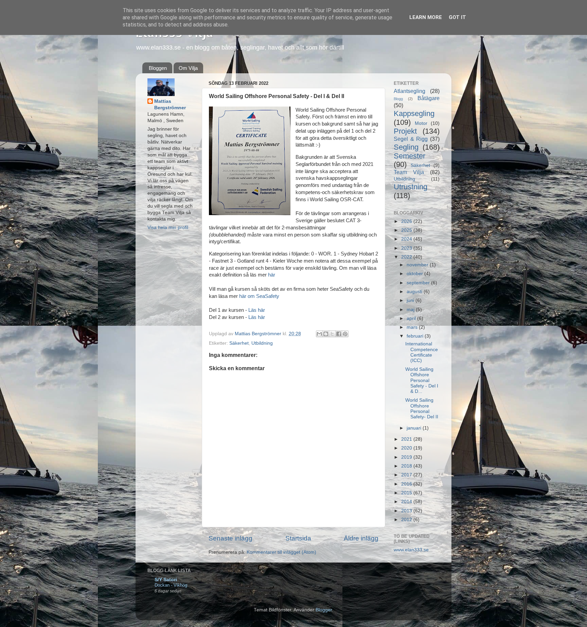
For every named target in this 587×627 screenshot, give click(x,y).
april (412, 318)
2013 (407, 510)
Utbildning (262, 343)
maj (411, 309)
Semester (409, 156)
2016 (407, 484)
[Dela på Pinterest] (345, 333)
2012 (407, 519)
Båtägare (428, 98)
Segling (406, 147)
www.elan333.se (411, 549)
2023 (407, 248)
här (271, 275)
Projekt (405, 131)
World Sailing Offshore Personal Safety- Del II (421, 408)
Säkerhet (239, 343)
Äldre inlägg (361, 538)
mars (413, 327)
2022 (407, 257)
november (418, 264)
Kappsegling (414, 113)
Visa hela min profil (167, 227)
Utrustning (410, 187)
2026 (407, 221)
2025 (407, 230)
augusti (415, 291)
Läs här (256, 310)
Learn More (425, 17)
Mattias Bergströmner (170, 104)
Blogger (324, 609)
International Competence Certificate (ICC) (421, 352)
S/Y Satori (166, 579)
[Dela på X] (332, 333)
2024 (407, 239)
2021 (407, 439)
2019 (407, 457)
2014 (407, 501)
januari (415, 428)
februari (416, 336)
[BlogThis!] (325, 333)
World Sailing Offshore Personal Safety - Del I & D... (421, 380)
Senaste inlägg (230, 538)
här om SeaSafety (259, 296)
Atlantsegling (409, 91)
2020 (407, 448)
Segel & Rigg (411, 139)
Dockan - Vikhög (171, 585)
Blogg (398, 99)
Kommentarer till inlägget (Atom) (281, 552)
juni (411, 300)
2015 (407, 492)
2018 (407, 466)
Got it (457, 17)
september (419, 282)
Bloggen (158, 68)
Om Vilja (188, 68)
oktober (415, 273)
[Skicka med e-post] (319, 333)
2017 (407, 474)
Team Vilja (409, 172)
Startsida (298, 538)
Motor (421, 123)
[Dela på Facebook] (338, 333)
